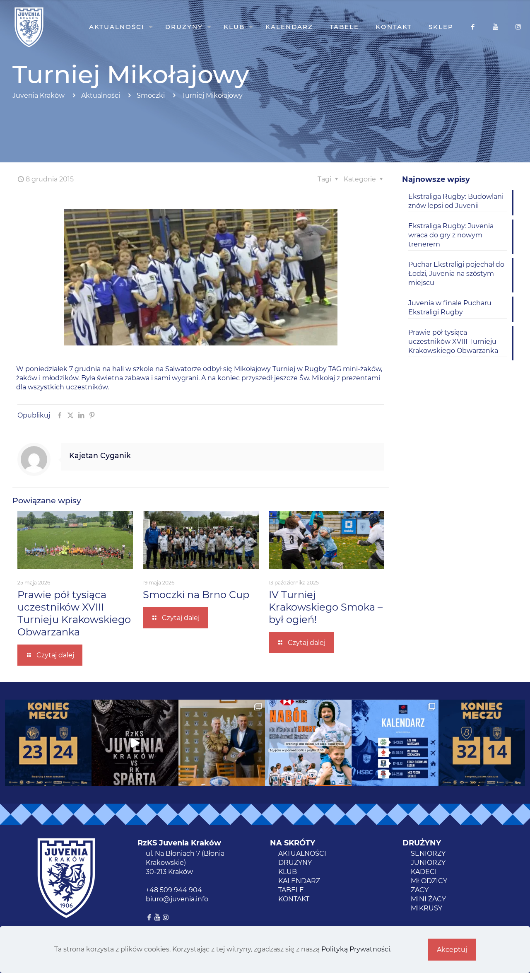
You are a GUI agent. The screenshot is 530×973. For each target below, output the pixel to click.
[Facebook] (473, 27)
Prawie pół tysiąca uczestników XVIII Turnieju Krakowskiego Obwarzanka (74, 613)
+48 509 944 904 (174, 890)
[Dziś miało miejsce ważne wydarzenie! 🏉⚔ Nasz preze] (221, 743)
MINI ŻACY (428, 899)
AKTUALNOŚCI (302, 853)
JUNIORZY (428, 863)
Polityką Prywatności (355, 949)
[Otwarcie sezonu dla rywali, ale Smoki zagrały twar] (481, 743)
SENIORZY (428, 853)
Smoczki (151, 95)
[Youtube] (495, 27)
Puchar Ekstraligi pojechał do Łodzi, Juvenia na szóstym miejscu (456, 274)
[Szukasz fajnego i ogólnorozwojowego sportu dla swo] (308, 743)
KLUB (287, 872)
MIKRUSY (426, 908)
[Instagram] (518, 27)
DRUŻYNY (295, 863)
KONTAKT (293, 899)
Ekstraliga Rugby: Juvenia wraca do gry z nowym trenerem (451, 235)
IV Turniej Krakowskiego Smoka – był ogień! (326, 607)
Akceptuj (452, 950)
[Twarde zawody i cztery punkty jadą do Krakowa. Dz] (48, 743)
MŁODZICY (429, 881)
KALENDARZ (299, 881)
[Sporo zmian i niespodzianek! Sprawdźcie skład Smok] (135, 743)
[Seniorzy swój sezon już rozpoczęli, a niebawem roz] (395, 743)
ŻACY (420, 890)
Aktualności (100, 95)
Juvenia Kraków (38, 95)
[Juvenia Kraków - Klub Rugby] (29, 27)
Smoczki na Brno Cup (196, 595)
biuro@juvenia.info (177, 899)
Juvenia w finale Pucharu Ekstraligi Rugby (449, 307)
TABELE (291, 890)
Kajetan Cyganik (100, 455)
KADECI (424, 872)
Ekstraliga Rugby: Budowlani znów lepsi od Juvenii (456, 201)
